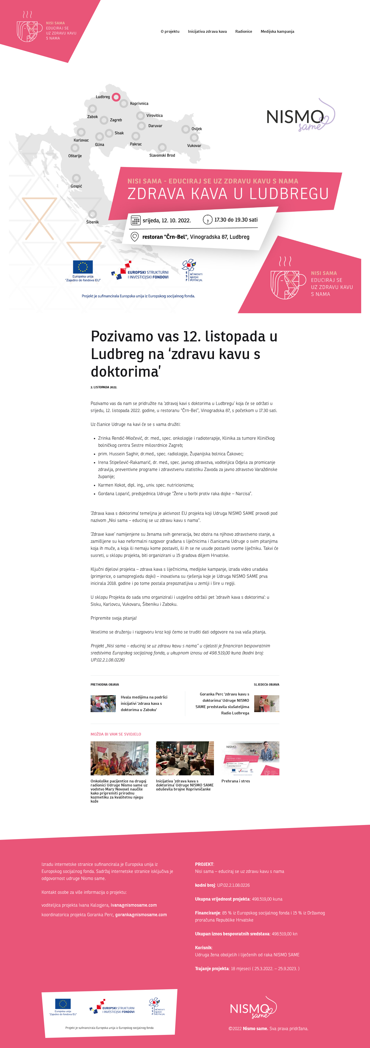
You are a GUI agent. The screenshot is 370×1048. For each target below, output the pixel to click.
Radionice (243, 31)
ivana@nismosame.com (134, 905)
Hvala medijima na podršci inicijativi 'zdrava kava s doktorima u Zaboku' (144, 703)
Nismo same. (255, 1028)
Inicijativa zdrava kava (207, 31)
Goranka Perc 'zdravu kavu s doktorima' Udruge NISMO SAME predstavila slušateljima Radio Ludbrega (222, 703)
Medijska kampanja (277, 31)
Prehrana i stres (235, 781)
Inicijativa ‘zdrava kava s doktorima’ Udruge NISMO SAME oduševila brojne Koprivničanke (185, 785)
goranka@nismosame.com (141, 914)
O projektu (170, 31)
